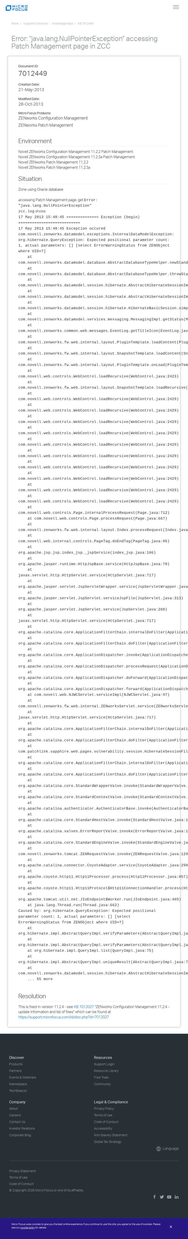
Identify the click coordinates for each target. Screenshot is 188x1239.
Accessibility (103, 1128)
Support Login (104, 1064)
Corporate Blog (20, 1135)
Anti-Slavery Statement (110, 1135)
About (13, 1108)
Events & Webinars (22, 1077)
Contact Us (17, 1122)
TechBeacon (18, 1091)
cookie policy (27, 1227)
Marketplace (18, 1084)
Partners (15, 1071)
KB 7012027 (84, 1006)
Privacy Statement (22, 1171)
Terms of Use (103, 1115)
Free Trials (101, 1077)
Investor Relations (22, 1128)
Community (102, 1084)
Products (15, 1064)
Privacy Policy (104, 1108)
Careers (15, 1115)
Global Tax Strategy (107, 1142)
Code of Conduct (106, 1122)
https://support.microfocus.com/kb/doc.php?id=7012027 (63, 1017)
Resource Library (106, 1071)
